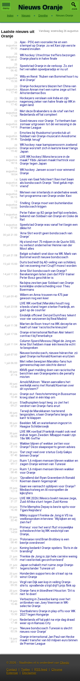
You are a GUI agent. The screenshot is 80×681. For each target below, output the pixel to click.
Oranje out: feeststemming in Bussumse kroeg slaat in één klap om (48, 395)
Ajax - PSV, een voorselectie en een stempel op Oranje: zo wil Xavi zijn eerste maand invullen (48, 45)
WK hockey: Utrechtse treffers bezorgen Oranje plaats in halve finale (47, 56)
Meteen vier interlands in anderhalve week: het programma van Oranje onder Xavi (49, 194)
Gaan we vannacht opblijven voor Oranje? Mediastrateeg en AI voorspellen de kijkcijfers (48, 490)
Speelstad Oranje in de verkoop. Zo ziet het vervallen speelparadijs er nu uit (46, 67)
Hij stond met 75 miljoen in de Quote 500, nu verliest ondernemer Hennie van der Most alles (47, 245)
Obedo (64, 662)
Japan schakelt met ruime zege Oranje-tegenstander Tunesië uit (47, 566)
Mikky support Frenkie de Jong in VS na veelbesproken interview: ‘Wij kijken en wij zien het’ (48, 519)
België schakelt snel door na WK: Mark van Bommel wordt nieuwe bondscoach (48, 255)
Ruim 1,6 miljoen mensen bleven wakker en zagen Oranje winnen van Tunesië (49, 462)
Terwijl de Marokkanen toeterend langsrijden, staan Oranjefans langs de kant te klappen (46, 414)
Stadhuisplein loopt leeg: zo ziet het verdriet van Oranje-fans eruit (44, 404)
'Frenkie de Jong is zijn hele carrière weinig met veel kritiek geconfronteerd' (48, 558)
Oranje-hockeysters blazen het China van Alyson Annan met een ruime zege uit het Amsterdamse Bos (48, 89)
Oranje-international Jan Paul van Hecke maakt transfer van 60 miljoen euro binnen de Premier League (49, 640)
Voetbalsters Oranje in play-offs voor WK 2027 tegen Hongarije (47, 612)
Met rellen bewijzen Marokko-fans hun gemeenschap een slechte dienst (46, 363)
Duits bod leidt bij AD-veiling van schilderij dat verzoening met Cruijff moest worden (48, 264)
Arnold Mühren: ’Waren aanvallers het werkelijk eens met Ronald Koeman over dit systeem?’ (47, 385)
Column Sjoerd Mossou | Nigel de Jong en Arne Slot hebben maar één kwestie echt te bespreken (48, 344)
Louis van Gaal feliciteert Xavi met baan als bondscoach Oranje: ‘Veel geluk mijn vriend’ (47, 183)
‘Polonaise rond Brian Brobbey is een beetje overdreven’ (44, 541)
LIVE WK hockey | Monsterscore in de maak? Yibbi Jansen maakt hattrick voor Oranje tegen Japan (47, 160)
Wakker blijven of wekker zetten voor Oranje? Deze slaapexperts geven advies (47, 445)
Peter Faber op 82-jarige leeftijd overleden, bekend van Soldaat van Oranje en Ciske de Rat (49, 216)
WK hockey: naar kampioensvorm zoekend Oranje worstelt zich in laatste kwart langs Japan (49, 148)
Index (10, 15)
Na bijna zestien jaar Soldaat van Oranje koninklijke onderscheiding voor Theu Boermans (47, 286)
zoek (74, 8)
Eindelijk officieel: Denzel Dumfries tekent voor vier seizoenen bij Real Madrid (48, 317)
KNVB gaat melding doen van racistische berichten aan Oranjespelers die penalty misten (47, 373)
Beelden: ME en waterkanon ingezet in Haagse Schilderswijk (46, 424)
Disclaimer (29, 673)
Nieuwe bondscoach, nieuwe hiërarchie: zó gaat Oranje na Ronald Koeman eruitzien (49, 354)
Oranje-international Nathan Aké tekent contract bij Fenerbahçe (47, 334)
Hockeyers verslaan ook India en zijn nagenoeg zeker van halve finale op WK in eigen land (47, 101)
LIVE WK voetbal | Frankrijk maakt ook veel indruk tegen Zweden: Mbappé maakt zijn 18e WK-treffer (48, 435)
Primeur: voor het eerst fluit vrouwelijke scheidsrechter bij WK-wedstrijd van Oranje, (46, 531)
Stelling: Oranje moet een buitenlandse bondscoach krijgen (46, 204)
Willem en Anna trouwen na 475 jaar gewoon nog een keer (44, 296)
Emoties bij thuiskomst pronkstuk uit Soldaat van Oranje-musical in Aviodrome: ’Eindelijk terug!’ (48, 136)
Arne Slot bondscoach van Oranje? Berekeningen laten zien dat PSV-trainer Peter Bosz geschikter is (47, 274)
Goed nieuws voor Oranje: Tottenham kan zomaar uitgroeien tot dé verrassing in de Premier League (48, 124)
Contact (11, 669)
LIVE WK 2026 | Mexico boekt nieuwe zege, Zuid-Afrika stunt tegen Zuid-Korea (48, 500)
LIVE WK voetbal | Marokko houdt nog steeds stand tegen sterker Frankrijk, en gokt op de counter (47, 307)
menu (6, 8)
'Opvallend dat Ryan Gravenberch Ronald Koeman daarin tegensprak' (47, 479)
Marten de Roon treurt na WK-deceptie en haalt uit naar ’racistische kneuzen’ (48, 325)
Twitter (25, 669)
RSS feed (40, 669)
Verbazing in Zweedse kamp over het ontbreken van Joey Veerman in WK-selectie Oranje (45, 602)
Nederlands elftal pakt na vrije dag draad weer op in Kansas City (47, 621)
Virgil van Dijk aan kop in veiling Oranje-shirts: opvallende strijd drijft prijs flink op (48, 583)
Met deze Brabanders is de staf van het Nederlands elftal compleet (47, 112)
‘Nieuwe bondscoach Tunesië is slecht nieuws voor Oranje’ (46, 629)
